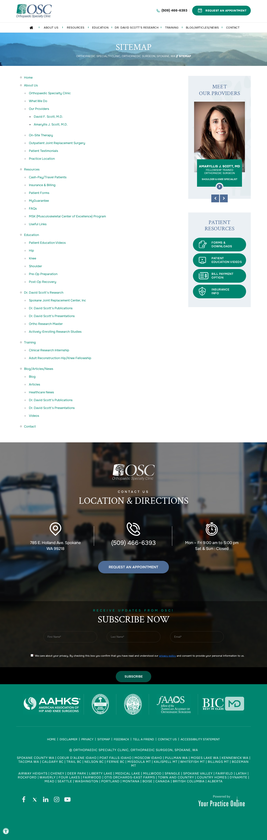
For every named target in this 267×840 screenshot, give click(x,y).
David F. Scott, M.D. (48, 117)
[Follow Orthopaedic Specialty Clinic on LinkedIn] (45, 800)
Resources (31, 169)
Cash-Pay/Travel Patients (47, 177)
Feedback (121, 739)
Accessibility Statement (200, 739)
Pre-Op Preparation (43, 274)
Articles (34, 384)
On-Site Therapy (41, 135)
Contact (30, 426)
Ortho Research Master (46, 324)
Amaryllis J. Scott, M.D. (51, 124)
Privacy (87, 739)
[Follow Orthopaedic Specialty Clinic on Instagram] (56, 800)
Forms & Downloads (221, 244)
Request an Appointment (133, 567)
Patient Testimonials (43, 151)
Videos (34, 416)
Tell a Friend (143, 739)
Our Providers (39, 109)
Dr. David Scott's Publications (51, 308)
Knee (32, 258)
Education (31, 235)
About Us (31, 85)
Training (30, 342)
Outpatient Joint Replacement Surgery (57, 143)
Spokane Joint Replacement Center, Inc (57, 300)
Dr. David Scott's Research (43, 292)
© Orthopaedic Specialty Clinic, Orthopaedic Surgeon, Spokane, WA (133, 750)
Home (28, 77)
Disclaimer (68, 739)
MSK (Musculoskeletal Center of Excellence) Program (67, 216)
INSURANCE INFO (220, 291)
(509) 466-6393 (174, 10)
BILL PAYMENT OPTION (222, 276)
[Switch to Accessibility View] (6, 831)
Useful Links (38, 224)
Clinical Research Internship (49, 350)
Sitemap (103, 739)
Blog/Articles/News (38, 369)
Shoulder (35, 266)
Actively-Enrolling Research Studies (55, 332)
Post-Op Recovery (42, 282)
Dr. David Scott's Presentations (52, 316)
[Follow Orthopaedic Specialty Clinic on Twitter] (34, 800)
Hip (31, 250)
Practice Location (42, 159)
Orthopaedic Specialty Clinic (50, 93)
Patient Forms (39, 193)
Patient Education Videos (47, 243)
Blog (32, 377)
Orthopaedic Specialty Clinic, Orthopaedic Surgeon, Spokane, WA (125, 56)
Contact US (133, 498)
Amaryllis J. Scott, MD (219, 172)
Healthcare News (41, 392)
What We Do (38, 101)
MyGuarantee (39, 201)
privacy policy (167, 655)
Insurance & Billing (42, 185)
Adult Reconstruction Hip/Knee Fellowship (60, 358)
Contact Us (167, 739)
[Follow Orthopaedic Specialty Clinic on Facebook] (23, 800)
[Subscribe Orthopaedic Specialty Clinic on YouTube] (67, 800)
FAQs (33, 208)
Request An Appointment (225, 10)
